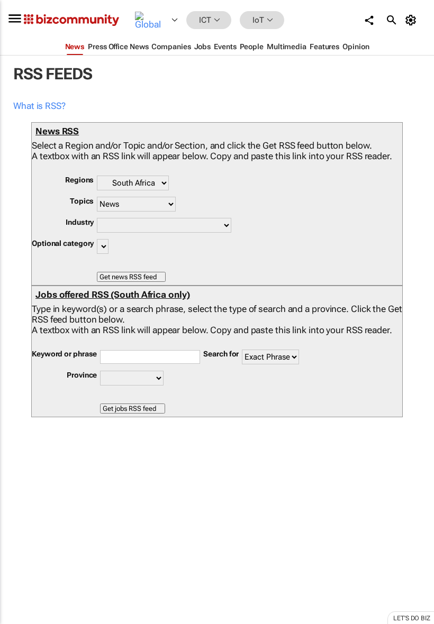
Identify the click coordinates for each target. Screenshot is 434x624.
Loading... (20, 494)
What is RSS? (39, 105)
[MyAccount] (412, 20)
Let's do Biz (411, 618)
